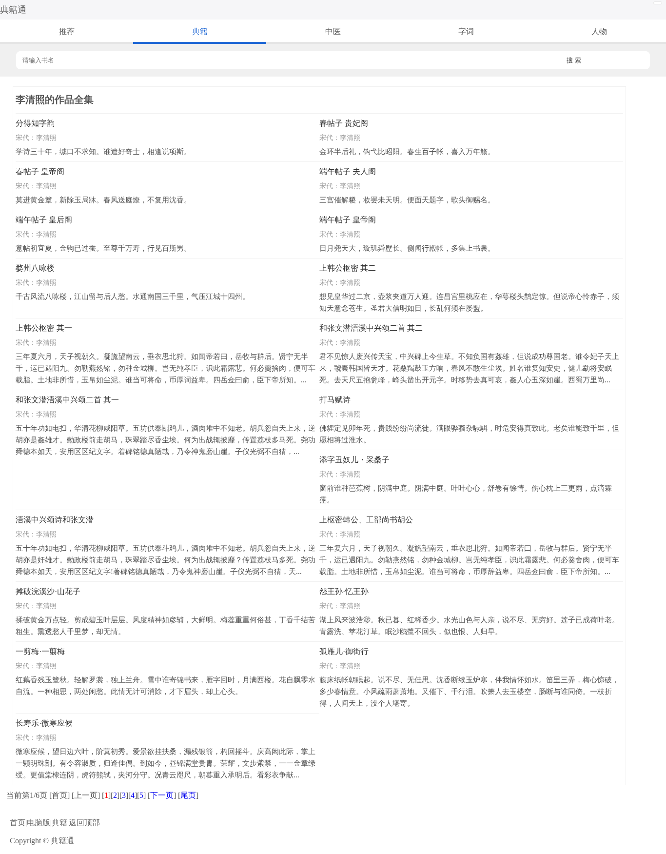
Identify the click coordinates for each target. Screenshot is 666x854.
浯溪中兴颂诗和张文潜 (55, 520)
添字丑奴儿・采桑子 (354, 460)
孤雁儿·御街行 (344, 651)
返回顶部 (84, 822)
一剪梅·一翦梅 (40, 651)
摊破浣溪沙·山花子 (48, 591)
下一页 (162, 795)
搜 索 (574, 60)
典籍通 (13, 10)
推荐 (67, 31)
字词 (466, 31)
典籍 (200, 31)
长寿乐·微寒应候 (44, 723)
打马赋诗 (335, 400)
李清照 (46, 137)
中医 (333, 31)
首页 (17, 822)
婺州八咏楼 (35, 268)
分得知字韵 (35, 123)
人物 (599, 31)
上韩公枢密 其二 (347, 268)
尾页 (188, 795)
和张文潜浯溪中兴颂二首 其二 (371, 328)
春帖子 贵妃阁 (343, 123)
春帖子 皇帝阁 (40, 171)
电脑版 (38, 822)
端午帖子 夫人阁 (347, 171)
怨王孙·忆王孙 (344, 591)
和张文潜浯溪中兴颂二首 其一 (67, 400)
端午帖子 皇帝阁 (347, 220)
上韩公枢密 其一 (44, 328)
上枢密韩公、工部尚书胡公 (366, 520)
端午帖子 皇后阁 (44, 220)
